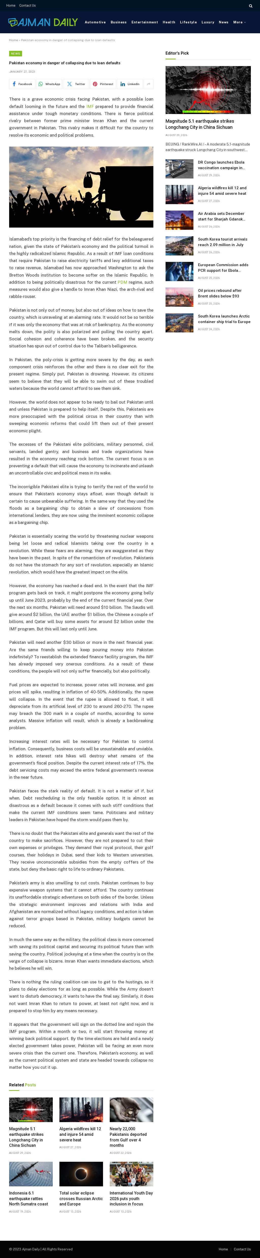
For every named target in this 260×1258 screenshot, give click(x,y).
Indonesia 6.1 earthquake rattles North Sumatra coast (28, 1199)
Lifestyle (188, 22)
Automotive (95, 22)
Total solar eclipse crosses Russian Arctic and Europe (81, 1199)
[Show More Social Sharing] (148, 84)
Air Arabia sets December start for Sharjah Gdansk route (221, 216)
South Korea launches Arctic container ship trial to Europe (224, 319)
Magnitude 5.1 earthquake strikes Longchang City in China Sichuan (26, 1137)
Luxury (208, 22)
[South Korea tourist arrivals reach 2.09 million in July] (179, 246)
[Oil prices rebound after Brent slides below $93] (179, 297)
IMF (90, 106)
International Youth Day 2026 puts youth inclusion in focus (131, 1199)
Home (10, 5)
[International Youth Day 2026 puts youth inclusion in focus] (131, 1174)
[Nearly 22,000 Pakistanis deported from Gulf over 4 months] (131, 1109)
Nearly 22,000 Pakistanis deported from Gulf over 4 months (128, 1137)
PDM (122, 282)
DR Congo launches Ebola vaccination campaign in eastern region (221, 165)
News (224, 22)
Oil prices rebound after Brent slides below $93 (220, 293)
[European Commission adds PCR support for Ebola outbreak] (179, 271)
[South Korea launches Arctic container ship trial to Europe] (179, 322)
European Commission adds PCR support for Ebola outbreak (223, 268)
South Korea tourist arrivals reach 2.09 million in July (222, 242)
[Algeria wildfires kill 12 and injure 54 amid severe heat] (81, 1109)
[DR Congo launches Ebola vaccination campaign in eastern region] (179, 169)
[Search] (250, 5)
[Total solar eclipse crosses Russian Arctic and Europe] (81, 1174)
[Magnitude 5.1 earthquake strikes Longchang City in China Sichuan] (31, 1109)
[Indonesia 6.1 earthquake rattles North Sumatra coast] (31, 1174)
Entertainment (145, 22)
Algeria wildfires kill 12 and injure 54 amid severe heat (80, 1134)
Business (119, 22)
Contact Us (27, 5)
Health (169, 22)
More (238, 22)
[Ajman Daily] (43, 22)
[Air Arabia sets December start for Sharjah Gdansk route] (179, 220)
